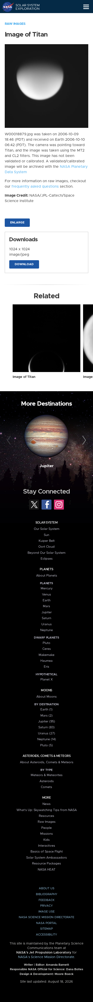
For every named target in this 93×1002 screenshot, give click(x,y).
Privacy (46, 905)
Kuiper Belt (47, 540)
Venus (46, 594)
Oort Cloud (46, 546)
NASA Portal (46, 923)
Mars (46, 606)
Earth (47, 600)
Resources (46, 816)
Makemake (46, 655)
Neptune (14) (46, 739)
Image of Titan (24, 377)
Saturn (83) (46, 727)
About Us (46, 888)
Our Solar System (46, 529)
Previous (10, 440)
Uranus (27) (46, 733)
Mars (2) (46, 715)
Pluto (46, 643)
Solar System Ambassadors (46, 857)
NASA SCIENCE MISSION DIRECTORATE (46, 917)
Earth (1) (46, 709)
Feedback (46, 900)
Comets (46, 787)
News (46, 804)
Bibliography (46, 894)
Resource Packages (46, 863)
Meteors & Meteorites (47, 775)
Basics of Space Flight (46, 851)
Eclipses (47, 558)
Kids (46, 839)
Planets (46, 569)
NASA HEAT (47, 869)
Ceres (46, 648)
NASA (6, 7)
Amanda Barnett (57, 964)
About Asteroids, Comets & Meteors (46, 762)
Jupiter (46, 466)
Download (24, 264)
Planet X (46, 679)
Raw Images (15, 23)
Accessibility (46, 934)
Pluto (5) (46, 745)
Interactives (46, 845)
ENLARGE (17, 222)
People (46, 828)
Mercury (47, 588)
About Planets (46, 575)
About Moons (46, 696)
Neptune (46, 630)
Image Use (46, 911)
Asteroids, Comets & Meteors (46, 756)
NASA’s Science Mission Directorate (46, 957)
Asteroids (47, 781)
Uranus (46, 624)
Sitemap (46, 928)
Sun (46, 535)
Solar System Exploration (25, 7)
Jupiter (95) (46, 721)
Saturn (46, 618)
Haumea (46, 660)
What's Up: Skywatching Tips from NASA (46, 810)
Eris (46, 666)
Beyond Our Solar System (46, 552)
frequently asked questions (35, 186)
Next (83, 440)
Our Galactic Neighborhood (25, 17)
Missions (46, 833)
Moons (46, 690)
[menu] (86, 7)
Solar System (46, 522)
